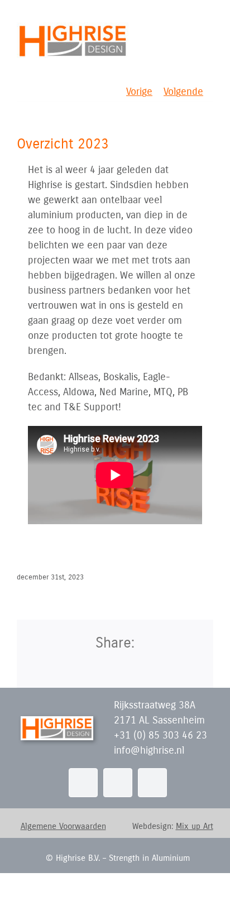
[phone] (152, 782)
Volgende (183, 91)
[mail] (117, 782)
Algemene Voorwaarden (63, 826)
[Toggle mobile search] (188, 28)
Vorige (139, 91)
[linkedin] (83, 782)
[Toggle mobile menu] (208, 28)
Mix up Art (194, 826)
